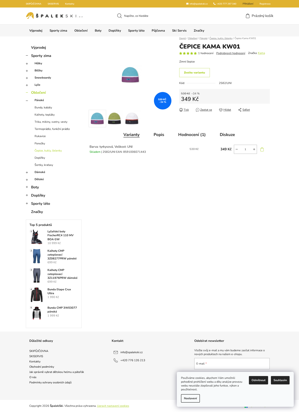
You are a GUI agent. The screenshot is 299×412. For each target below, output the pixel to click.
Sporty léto (40, 203)
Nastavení (190, 398)
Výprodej (38, 47)
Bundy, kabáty (43, 107)
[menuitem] (36, 30)
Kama (261, 53)
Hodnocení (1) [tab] (192, 134)
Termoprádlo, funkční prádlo (52, 129)
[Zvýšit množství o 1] (254, 149)
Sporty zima (41, 55)
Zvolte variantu (194, 73)
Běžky (38, 70)
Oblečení (38, 92)
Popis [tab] (159, 134)
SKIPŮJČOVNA (33, 3)
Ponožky (40, 143)
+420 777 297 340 (226, 3)
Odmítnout (258, 380)
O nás (32, 377)
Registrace (265, 3)
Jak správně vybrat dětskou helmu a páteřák (56, 372)
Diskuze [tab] (227, 134)
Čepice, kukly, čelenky (48, 151)
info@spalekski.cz (198, 3)
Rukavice (40, 136)
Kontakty (69, 3)
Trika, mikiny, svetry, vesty (51, 122)
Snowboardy (43, 78)
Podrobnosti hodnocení (230, 53)
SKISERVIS (53, 3)
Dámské (40, 172)
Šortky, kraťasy (44, 165)
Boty (35, 187)
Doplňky (40, 158)
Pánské (39, 100)
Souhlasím (280, 380)
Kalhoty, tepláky (45, 115)
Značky (37, 211)
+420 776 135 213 (132, 360)
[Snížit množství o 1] (236, 149)
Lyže (37, 85)
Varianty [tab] (131, 134)
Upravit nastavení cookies (113, 406)
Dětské (39, 179)
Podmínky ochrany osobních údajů (50, 382)
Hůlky (38, 63)
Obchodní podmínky (41, 367)
